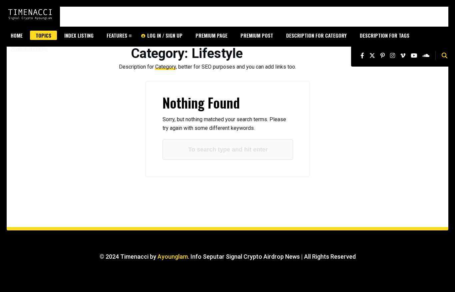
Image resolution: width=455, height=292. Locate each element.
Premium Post (256, 35)
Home (17, 35)
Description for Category (316, 35)
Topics (43, 35)
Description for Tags (384, 35)
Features (117, 35)
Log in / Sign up (165, 35)
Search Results (29, 48)
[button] (444, 55)
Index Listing (79, 35)
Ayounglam (173, 256)
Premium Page (212, 35)
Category (165, 67)
